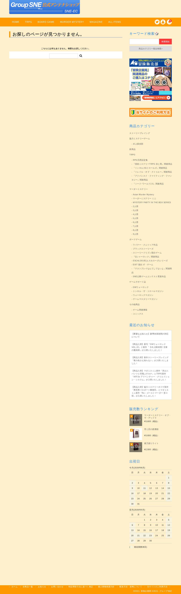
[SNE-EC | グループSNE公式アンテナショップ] (44, 10)
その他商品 (134, 304)
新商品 (132, 149)
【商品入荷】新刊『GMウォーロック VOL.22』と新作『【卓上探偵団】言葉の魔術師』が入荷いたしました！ (150, 347)
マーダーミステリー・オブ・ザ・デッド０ (157, 416)
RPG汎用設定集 (140, 160)
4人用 (135, 214)
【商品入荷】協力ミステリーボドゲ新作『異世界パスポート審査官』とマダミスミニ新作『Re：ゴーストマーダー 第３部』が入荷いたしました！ (150, 391)
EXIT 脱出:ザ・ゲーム (143, 264)
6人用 (135, 222)
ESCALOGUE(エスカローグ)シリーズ (150, 260)
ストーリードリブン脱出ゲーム (147, 253)
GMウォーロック (141, 287)
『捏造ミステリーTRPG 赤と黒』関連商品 (152, 164)
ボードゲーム (135, 239)
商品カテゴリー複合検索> (150, 48)
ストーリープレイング (139, 133)
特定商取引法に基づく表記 (80, 587)
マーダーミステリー (138, 189)
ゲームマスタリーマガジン (145, 299)
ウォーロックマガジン (143, 295)
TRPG (28, 22)
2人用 (135, 206)
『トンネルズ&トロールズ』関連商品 (150, 168)
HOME (15, 22)
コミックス (138, 314)
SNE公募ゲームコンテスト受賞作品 (149, 276)
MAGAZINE (96, 22)
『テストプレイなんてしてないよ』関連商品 (152, 270)
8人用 (135, 230)
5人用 (135, 218)
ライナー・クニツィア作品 (145, 245)
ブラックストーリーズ (143, 249)
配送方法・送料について (130, 587)
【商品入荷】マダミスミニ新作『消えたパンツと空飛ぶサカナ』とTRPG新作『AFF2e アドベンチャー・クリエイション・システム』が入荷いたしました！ (151, 375)
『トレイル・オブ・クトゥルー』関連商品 (152, 172)
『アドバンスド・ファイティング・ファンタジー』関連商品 (152, 178)
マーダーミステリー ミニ (144, 198)
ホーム (14, 587)
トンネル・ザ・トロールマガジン (148, 291)
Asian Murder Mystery (143, 194)
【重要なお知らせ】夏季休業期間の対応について (150, 335)
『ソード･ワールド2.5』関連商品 (148, 184)
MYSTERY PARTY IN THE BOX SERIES (152, 202)
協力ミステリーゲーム (139, 138)
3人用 (135, 210)
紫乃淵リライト (151, 443)
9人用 (135, 234)
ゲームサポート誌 (137, 282)
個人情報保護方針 (106, 587)
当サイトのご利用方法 (157, 587)
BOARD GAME (46, 22)
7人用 (135, 226)
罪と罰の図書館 (151, 429)
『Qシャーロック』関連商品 (146, 257)
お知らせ (42, 587)
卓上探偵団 (138, 144)
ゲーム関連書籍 (140, 310)
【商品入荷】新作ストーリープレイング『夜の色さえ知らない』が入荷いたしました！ (150, 360)
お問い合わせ (57, 587)
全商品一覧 (28, 587)
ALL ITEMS (114, 22)
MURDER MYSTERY (72, 22)
